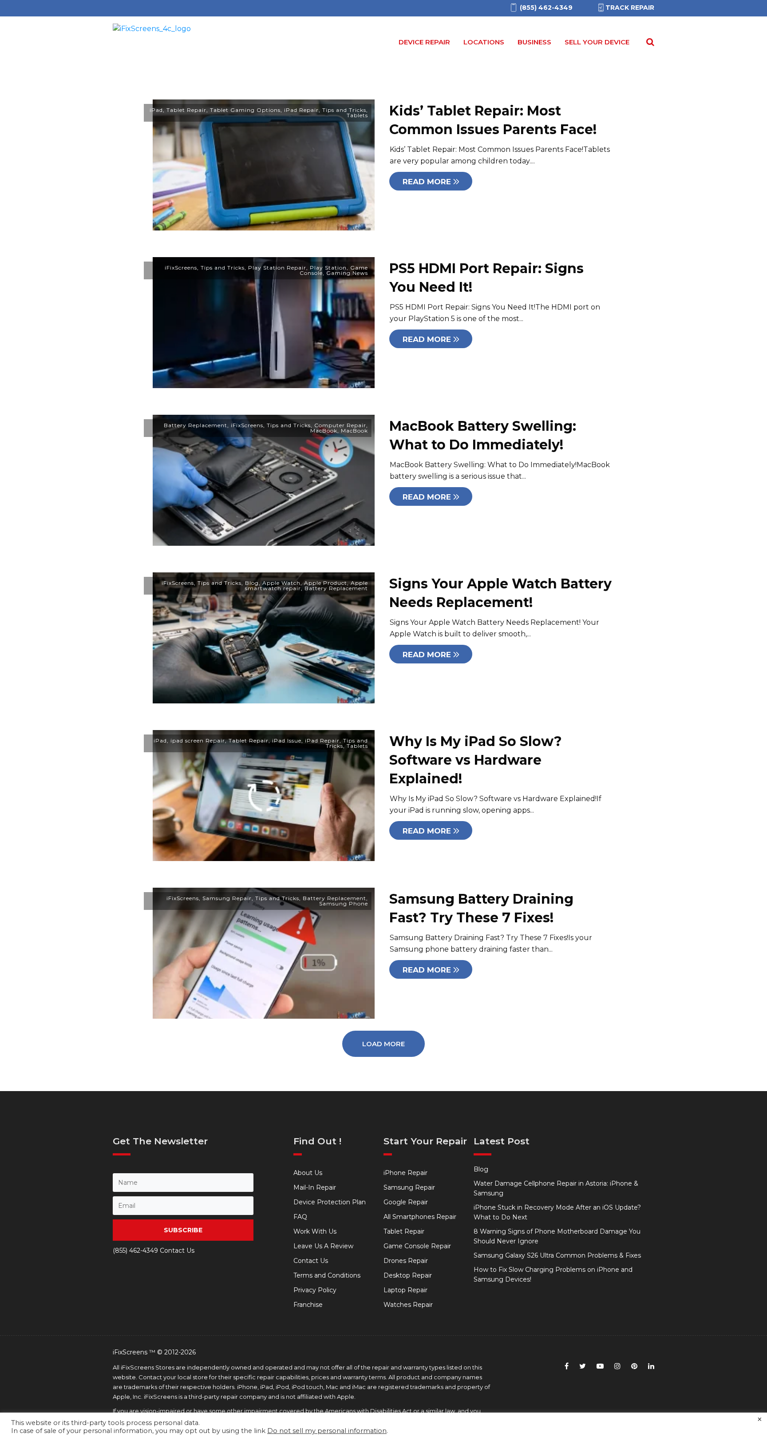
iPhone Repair (405, 1173)
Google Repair (406, 1202)
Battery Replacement (195, 425)
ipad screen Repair (197, 740)
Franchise (308, 1305)
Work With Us (314, 1231)
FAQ (300, 1217)
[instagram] (617, 1366)
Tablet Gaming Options (245, 110)
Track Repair (629, 8)
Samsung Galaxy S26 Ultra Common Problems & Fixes (557, 1255)
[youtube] (600, 1366)
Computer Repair (340, 425)
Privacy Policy (314, 1290)
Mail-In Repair (314, 1187)
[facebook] (567, 1366)
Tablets (357, 115)
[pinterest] (634, 1366)
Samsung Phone (343, 903)
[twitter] (582, 1366)
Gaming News (347, 273)
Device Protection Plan (329, 1202)
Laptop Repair (405, 1290)
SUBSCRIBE (183, 1230)
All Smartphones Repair (420, 1217)
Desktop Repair (408, 1275)
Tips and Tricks (344, 110)
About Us (307, 1173)
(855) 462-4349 (135, 1250)
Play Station (328, 267)
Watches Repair (408, 1305)
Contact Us (310, 1261)
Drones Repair (406, 1261)
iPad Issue (286, 740)
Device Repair (424, 42)
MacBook (323, 430)
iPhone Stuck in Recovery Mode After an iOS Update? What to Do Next (557, 1212)
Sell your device (597, 42)
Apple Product (325, 583)
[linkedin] (651, 1366)
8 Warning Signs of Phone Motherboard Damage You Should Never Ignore (557, 1236)
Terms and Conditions (326, 1275)
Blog (252, 583)
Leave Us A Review (323, 1246)
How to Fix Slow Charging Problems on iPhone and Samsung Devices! (553, 1274)
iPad (156, 110)
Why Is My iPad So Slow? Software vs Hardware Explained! (475, 760)
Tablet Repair (186, 110)
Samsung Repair (227, 898)
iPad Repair (301, 110)
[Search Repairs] (648, 42)
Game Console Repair (417, 1246)
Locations (483, 42)
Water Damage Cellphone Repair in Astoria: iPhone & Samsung (556, 1188)
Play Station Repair (277, 267)
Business (534, 42)
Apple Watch (281, 583)
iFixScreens (181, 267)
